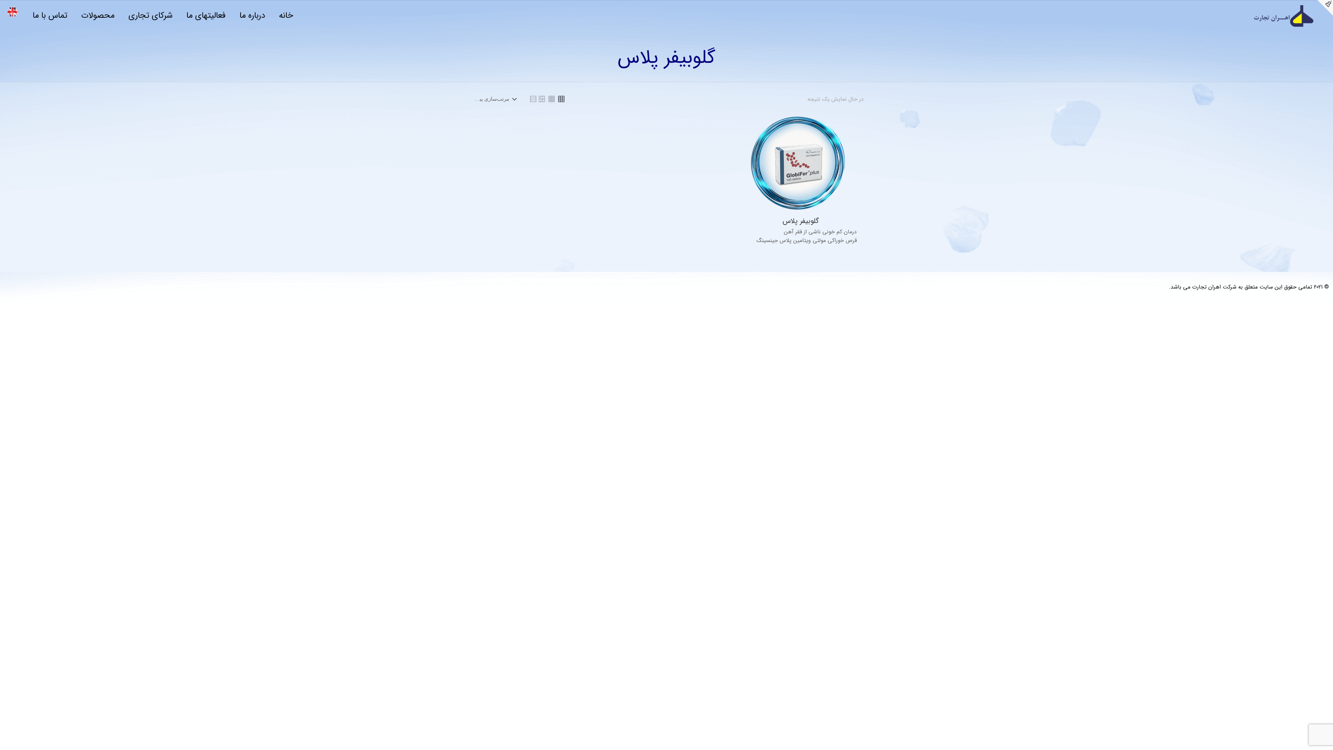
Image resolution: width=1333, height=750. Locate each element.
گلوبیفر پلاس (800, 221)
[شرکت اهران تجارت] (1286, 16)
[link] (561, 99)
